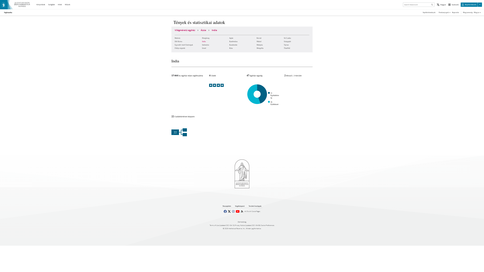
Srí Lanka (287, 38)
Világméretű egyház (185, 30)
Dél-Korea (178, 41)
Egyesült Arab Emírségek (184, 45)
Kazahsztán (233, 45)
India (204, 41)
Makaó (259, 41)
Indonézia (205, 45)
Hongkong (205, 38)
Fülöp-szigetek (180, 48)
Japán (231, 38)
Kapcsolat (455, 12)
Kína (231, 48)
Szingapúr (287, 41)
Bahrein (177, 38)
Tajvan (286, 45)
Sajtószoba (8, 12)
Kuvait (259, 38)
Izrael (204, 48)
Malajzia (260, 45)
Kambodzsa (233, 41)
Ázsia (203, 30)
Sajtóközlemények (429, 12)
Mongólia (260, 48)
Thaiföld (287, 48)
